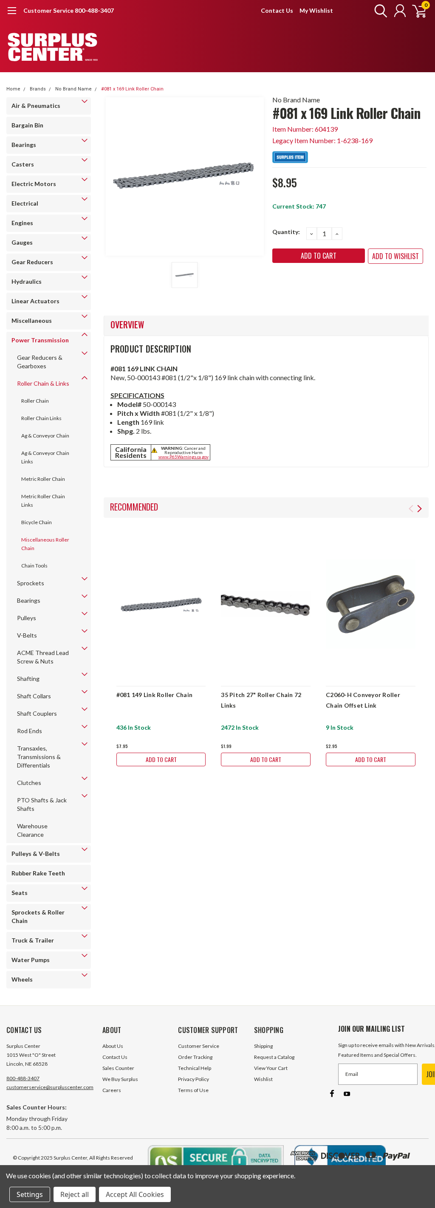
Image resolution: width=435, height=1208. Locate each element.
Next (419, 508)
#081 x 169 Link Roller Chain (132, 89)
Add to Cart (161, 759)
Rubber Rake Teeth (38, 873)
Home (13, 89)
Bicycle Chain (36, 522)
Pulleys (26, 617)
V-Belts (27, 635)
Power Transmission (40, 340)
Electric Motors (33, 183)
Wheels (22, 979)
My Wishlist (316, 10)
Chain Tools (34, 565)
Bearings (23, 144)
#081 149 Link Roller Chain (154, 694)
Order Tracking (195, 1057)
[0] (416, 10)
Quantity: (286, 231)
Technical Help (194, 1068)
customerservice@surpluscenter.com (49, 1087)
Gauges (22, 242)
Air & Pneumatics (35, 105)
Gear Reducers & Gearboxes (39, 362)
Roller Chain (35, 401)
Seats (19, 892)
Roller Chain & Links (43, 383)
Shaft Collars (34, 696)
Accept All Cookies (135, 1194)
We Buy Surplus (120, 1079)
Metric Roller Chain (43, 479)
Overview (127, 324)
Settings (30, 1194)
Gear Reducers (32, 261)
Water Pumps (30, 959)
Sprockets (30, 583)
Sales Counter (118, 1068)
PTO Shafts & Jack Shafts (42, 804)
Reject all (74, 1194)
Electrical (24, 203)
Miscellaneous (31, 320)
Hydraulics (26, 281)
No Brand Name (73, 89)
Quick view (161, 604)
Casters (22, 164)
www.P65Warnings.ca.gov (183, 456)
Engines (22, 222)
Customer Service (198, 1046)
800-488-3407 (23, 1078)
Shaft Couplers (37, 713)
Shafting (28, 678)
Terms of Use (193, 1090)
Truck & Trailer (32, 940)
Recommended (134, 506)
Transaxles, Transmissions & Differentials (39, 757)
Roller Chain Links (41, 418)
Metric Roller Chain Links (43, 500)
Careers (111, 1090)
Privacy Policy (193, 1079)
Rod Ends (29, 730)
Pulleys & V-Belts (35, 853)
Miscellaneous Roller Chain (45, 543)
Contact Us (277, 10)
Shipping (263, 1046)
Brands (38, 89)
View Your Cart (271, 1068)
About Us (112, 1046)
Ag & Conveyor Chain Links (45, 457)
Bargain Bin (27, 125)
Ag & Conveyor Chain (45, 435)
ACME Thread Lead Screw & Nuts (43, 657)
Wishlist (263, 1079)
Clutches (29, 782)
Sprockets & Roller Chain (38, 916)
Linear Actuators (35, 301)
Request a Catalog (274, 1057)
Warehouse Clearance (32, 830)
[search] (378, 10)
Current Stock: (299, 206)
